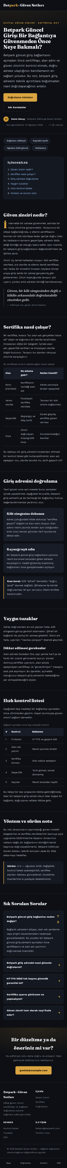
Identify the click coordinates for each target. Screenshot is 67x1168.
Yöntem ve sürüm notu (24, 193)
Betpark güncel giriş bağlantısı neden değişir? (31, 919)
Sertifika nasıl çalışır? (23, 174)
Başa (8, 1163)
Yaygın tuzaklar (19, 183)
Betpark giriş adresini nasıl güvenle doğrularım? (29, 965)
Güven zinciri (42, 1097)
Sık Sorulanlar (17, 107)
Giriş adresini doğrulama (24, 178)
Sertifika (40, 1102)
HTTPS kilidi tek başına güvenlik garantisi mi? (27, 980)
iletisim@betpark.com (48, 1128)
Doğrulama (41, 1106)
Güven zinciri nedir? (22, 169)
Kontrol (43, 1163)
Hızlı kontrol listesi (21, 188)
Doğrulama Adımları (20, 97)
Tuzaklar (8, 1133)
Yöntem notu (43, 1133)
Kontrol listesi (10, 1128)
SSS (5, 1137)
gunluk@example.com (33, 1070)
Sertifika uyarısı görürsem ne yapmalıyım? (25, 996)
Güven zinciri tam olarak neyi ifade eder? (29, 1012)
